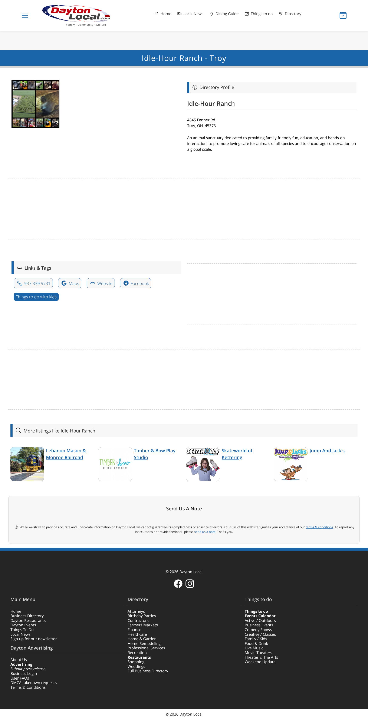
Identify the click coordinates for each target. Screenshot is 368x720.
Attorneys (136, 611)
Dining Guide (226, 13)
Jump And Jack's (327, 451)
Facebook (139, 283)
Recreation (137, 652)
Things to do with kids (36, 297)
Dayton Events (23, 625)
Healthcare (137, 634)
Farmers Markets (143, 625)
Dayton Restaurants (28, 620)
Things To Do (22, 629)
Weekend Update (260, 661)
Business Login (23, 673)
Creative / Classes (260, 634)
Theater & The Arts (261, 657)
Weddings (136, 666)
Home (165, 13)
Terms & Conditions (28, 687)
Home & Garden (142, 638)
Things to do (261, 13)
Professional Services (146, 648)
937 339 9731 (36, 283)
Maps (73, 283)
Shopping (136, 661)
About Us (18, 659)
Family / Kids (256, 638)
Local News (192, 13)
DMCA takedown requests (33, 682)
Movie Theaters (258, 652)
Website (104, 283)
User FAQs (19, 678)
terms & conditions (319, 527)
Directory (292, 13)
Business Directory (27, 615)
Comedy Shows (258, 629)
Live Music (254, 648)
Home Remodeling (144, 643)
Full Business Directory (148, 671)
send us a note (205, 532)
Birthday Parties (142, 615)
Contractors (138, 620)
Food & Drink (256, 643)
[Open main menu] (25, 15)
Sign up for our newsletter (33, 638)
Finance (134, 629)
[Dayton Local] (83, 15)
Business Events (259, 625)
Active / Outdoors (260, 620)
